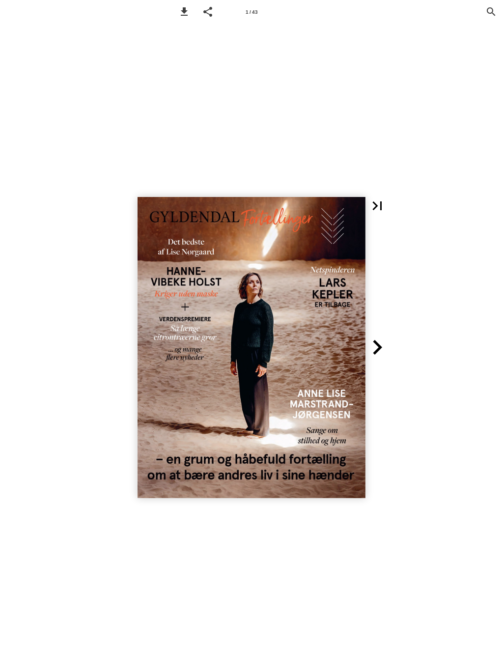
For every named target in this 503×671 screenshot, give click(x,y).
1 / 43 (252, 12)
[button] (184, 12)
